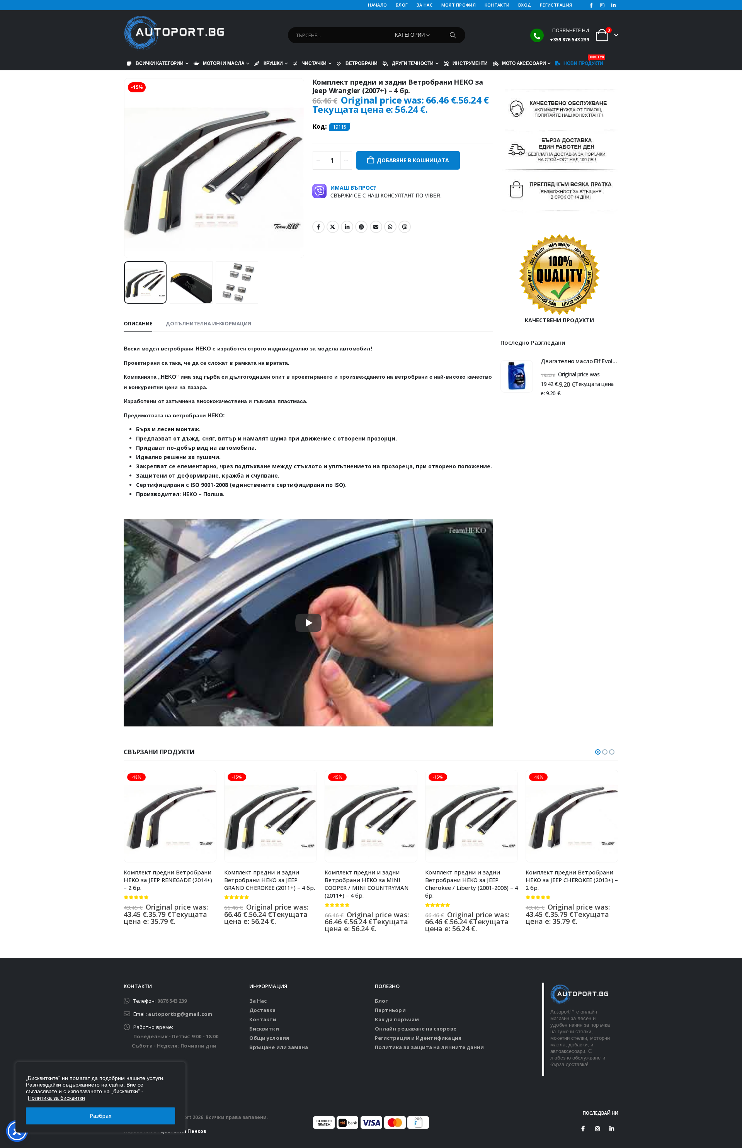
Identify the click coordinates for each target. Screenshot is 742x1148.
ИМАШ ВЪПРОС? (386, 191)
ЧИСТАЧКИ (314, 63)
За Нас (258, 1000)
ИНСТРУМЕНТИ (470, 63)
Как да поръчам (397, 1019)
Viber (404, 227)
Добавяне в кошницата (413, 160)
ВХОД (524, 5)
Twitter (333, 227)
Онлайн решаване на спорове (415, 1028)
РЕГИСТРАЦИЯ (556, 5)
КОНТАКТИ (497, 5)
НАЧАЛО (377, 5)
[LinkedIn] (613, 5)
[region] (100, 1097)
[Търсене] (453, 35)
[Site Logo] (174, 33)
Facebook (318, 227)
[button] (125, 168)
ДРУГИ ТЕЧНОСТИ (412, 63)
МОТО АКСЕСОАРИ (524, 63)
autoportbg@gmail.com (180, 1013)
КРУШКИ (273, 63)
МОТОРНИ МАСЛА (223, 63)
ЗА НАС (424, 5)
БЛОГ (402, 5)
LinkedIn (347, 227)
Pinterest (361, 227)
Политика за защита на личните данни (429, 1047)
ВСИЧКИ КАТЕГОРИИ (160, 63)
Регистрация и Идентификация (418, 1037)
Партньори (390, 1010)
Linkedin (612, 1128)
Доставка (262, 1010)
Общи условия (269, 1037)
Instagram (597, 1128)
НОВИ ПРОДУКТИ (583, 61)
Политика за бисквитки (56, 1098)
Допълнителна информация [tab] (208, 323)
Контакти (263, 1019)
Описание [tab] (138, 323)
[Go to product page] (516, 376)
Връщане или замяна (278, 1047)
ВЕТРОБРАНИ (361, 63)
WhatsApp (390, 227)
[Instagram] (602, 5)
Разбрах (101, 1115)
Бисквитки (264, 1028)
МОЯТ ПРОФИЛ (458, 5)
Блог (381, 1000)
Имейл (376, 227)
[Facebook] (591, 5)
